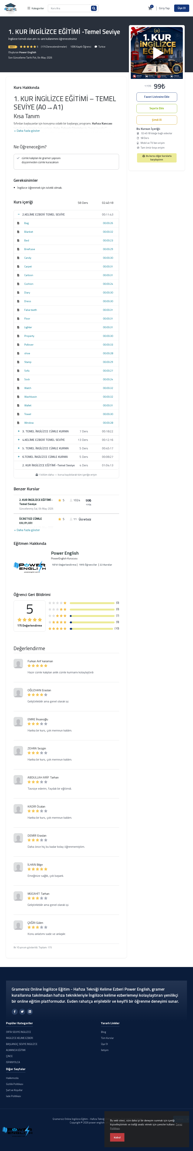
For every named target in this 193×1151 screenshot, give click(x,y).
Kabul (117, 1137)
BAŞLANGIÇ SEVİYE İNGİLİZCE (21, 1044)
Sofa (26, 371)
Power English (27, 52)
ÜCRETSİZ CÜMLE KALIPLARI (30, 521)
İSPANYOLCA (13, 1062)
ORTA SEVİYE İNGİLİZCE (18, 1032)
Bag (26, 223)
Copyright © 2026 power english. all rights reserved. (98, 1122)
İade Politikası (13, 1096)
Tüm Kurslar (107, 1038)
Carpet (28, 266)
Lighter (28, 327)
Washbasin (30, 397)
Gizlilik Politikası (14, 1084)
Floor (27, 318)
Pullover (29, 344)
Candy (27, 258)
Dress (27, 301)
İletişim (105, 1050)
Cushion (28, 284)
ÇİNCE (9, 1056)
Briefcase (29, 249)
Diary (27, 292)
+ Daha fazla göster (27, 130)
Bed (26, 240)
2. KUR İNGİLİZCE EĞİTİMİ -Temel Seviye (36, 502)
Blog (103, 1032)
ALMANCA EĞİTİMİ (15, 1050)
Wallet (27, 405)
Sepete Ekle (156, 108)
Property (29, 336)
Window (29, 423)
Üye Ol (182, 8)
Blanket (28, 232)
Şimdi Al (157, 120)
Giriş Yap (164, 8)
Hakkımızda (12, 1078)
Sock (27, 379)
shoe (27, 353)
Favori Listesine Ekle (156, 97)
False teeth (30, 310)
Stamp (27, 362)
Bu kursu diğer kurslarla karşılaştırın (159, 158)
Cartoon (28, 275)
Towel (27, 414)
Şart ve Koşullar (14, 1090)
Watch (27, 388)
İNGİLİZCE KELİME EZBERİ (19, 1038)
